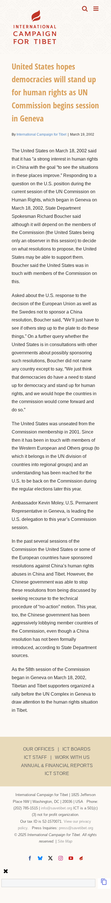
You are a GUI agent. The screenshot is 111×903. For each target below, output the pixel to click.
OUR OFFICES (38, 749)
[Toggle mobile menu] (96, 9)
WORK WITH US (72, 757)
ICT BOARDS (76, 749)
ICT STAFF (35, 757)
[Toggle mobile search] (85, 9)
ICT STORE (57, 773)
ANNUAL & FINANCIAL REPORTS (57, 765)
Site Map (64, 841)
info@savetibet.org (56, 808)
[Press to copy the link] (104, 883)
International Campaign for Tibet (41, 134)
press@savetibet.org (76, 828)
